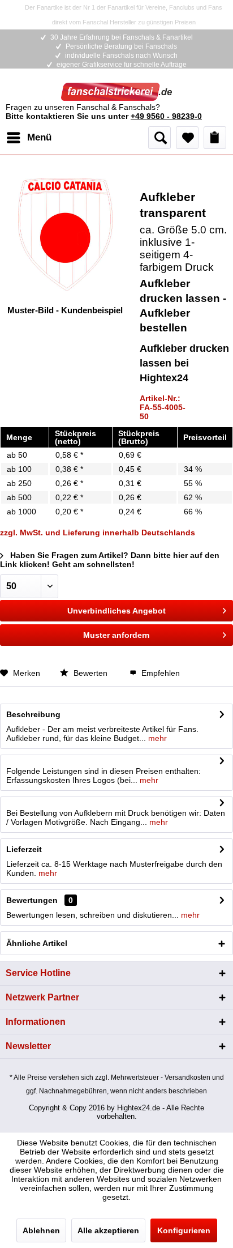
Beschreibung (33, 714)
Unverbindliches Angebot (116, 610)
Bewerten (90, 673)
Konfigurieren (183, 1230)
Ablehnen (41, 1230)
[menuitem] (28, 137)
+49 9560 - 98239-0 (166, 116)
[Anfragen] (215, 137)
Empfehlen (159, 673)
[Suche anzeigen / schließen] (159, 137)
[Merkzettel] (187, 137)
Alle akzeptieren (108, 1230)
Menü (39, 137)
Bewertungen (32, 900)
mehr (156, 738)
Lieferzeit (24, 849)
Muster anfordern (116, 635)
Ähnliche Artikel (36, 943)
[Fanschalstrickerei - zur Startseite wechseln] (116, 93)
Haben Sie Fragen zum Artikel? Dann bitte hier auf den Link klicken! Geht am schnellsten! (109, 560)
